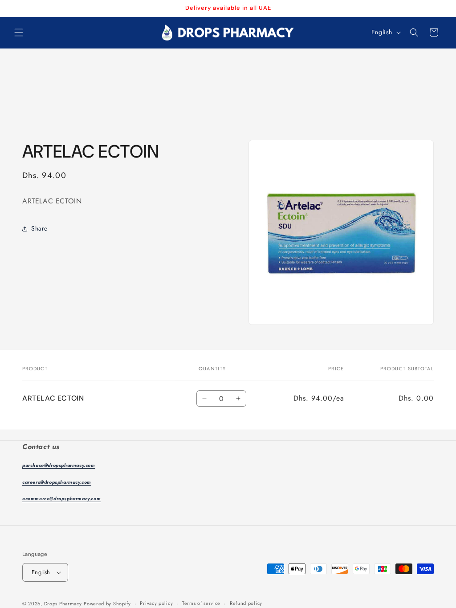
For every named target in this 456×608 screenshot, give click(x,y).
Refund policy (246, 603)
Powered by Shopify (107, 603)
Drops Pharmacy (63, 603)
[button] (18, 32)
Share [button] (39, 228)
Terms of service (201, 603)
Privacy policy (156, 603)
